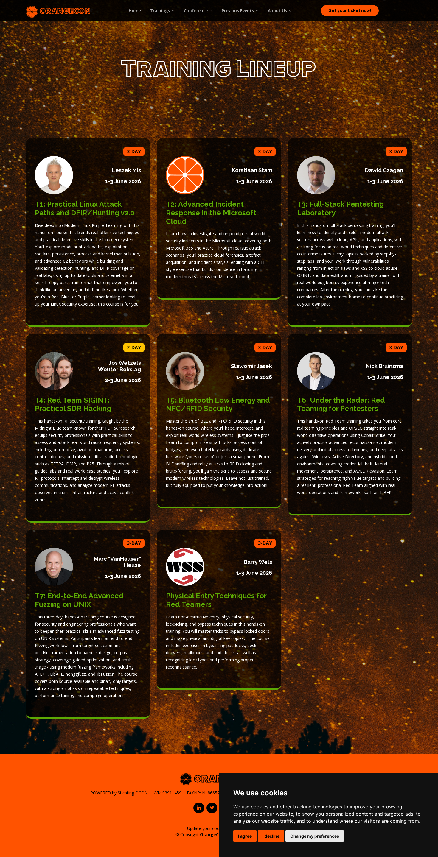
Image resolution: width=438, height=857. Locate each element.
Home (135, 10)
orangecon (64, 11)
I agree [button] (245, 836)
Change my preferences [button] (314, 836)
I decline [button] (271, 836)
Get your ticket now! (349, 10)
